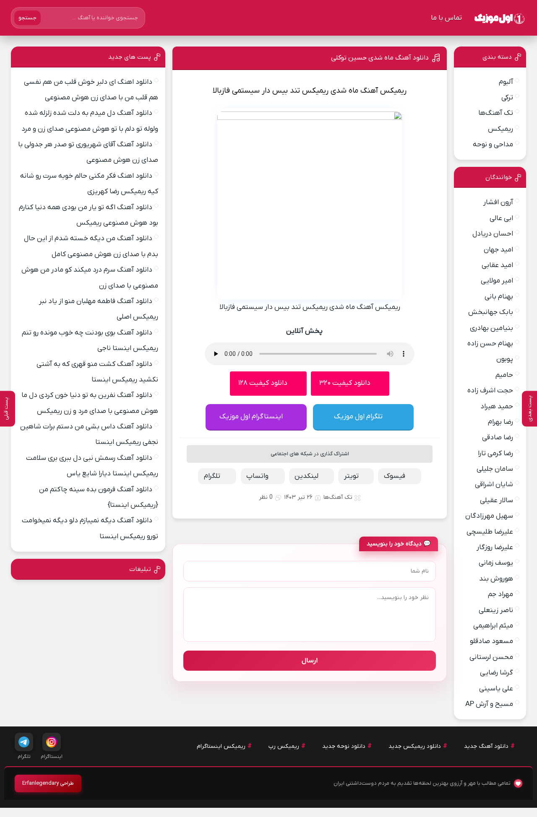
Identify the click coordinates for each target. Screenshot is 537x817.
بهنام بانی (499, 296)
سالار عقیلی (496, 500)
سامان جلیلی (495, 469)
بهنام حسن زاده (490, 343)
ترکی (507, 97)
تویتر (351, 476)
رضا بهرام (500, 422)
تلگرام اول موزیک (358, 416)
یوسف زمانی (496, 563)
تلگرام (212, 476)
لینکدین (306, 476)
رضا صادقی (497, 437)
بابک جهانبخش (490, 312)
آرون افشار (498, 202)
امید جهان (498, 249)
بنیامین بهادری (491, 328)
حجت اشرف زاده (490, 390)
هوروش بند (496, 579)
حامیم (504, 375)
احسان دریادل (492, 234)
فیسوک (394, 476)
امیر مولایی (497, 280)
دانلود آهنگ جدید (486, 746)
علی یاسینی (496, 688)
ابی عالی (501, 218)
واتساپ (257, 476)
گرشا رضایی (496, 672)
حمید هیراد (496, 406)
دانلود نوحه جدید (343, 746)
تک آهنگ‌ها (337, 497)
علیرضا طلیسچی (490, 532)
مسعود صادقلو (491, 641)
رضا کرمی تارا (495, 453)
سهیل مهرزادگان (489, 516)
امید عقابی (497, 265)
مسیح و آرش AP (489, 704)
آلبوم (506, 82)
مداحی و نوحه (493, 144)
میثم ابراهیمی (493, 625)
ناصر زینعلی (496, 610)
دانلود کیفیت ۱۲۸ (262, 383)
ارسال (310, 660)
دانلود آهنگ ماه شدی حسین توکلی (380, 58)
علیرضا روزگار (495, 547)
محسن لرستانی (491, 657)
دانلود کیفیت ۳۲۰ (344, 383)
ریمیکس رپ (283, 746)
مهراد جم (500, 594)
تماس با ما (446, 18)
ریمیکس (500, 129)
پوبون (504, 359)
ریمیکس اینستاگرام (221, 746)
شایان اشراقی (494, 484)
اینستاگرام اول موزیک (251, 416)
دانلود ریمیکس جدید (414, 746)
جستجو (27, 17)
